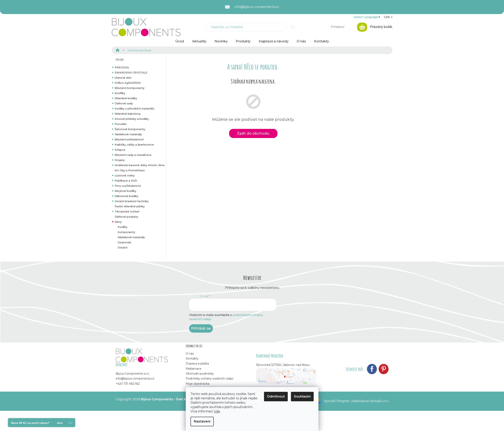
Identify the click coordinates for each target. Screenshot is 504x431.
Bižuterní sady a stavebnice (133, 154)
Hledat (292, 27)
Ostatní (122, 247)
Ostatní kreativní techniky (132, 201)
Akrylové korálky (125, 190)
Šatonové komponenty (130, 129)
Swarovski (124, 242)
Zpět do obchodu (253, 133)
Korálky (122, 226)
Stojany (120, 160)
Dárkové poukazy (126, 216)
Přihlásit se (201, 328)
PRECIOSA (122, 67)
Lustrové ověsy (125, 175)
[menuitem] (179, 41)
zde (217, 411)
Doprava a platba (197, 363)
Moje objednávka (197, 383)
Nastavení (202, 421)
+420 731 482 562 (128, 383)
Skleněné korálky (126, 98)
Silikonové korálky (126, 196)
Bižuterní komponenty (129, 87)
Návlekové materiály (128, 134)
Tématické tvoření (127, 211)
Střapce (120, 149)
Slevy (118, 221)
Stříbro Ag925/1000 (128, 82)
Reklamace (193, 368)
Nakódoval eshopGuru (370, 401)
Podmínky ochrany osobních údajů (209, 378)
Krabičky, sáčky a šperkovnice (134, 144)
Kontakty (192, 358)
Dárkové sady (124, 103)
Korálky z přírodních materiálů (134, 108)
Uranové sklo (123, 77)
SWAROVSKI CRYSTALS (131, 72)
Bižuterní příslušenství (129, 139)
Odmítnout (276, 396)
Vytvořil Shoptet (337, 401)
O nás (190, 353)
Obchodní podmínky (200, 373)
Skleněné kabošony (128, 113)
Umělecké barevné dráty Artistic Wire (140, 165)
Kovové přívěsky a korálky (132, 118)
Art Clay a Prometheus (130, 170)
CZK (387, 17)
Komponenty (126, 232)
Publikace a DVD (126, 180)
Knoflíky (120, 93)
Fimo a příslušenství (128, 185)
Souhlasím (302, 396)
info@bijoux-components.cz (135, 378)
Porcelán (121, 124)
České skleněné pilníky (130, 206)
